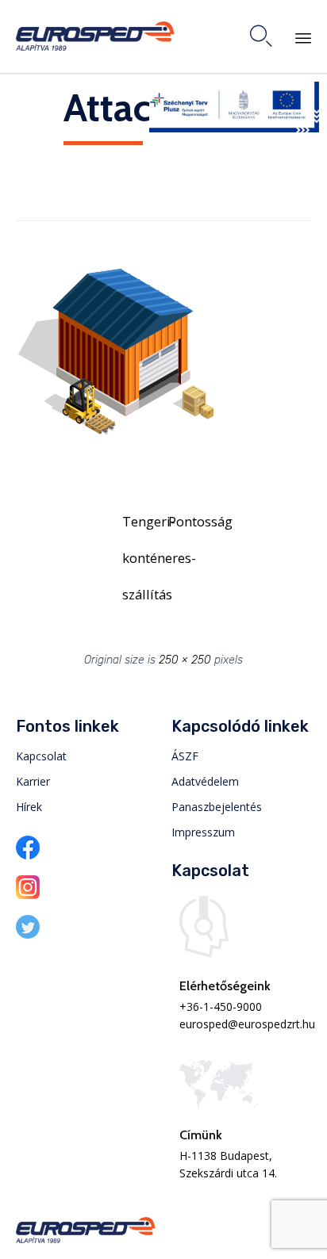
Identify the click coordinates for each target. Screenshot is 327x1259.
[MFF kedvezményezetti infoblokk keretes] (234, 128)
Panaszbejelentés (216, 806)
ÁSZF (184, 755)
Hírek (29, 806)
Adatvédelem (205, 781)
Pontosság (186, 521)
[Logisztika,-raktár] (115, 447)
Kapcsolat (41, 755)
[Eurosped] (95, 36)
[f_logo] (28, 855)
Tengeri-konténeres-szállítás (140, 526)
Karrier (33, 781)
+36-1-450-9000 (220, 1006)
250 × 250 (185, 660)
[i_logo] (28, 894)
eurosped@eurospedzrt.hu (247, 1023)
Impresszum (203, 832)
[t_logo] (28, 934)
